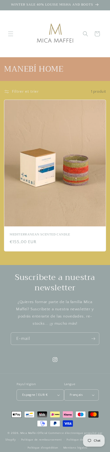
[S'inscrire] (93, 338)
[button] (11, 34)
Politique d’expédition (43, 447)
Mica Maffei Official (34, 433)
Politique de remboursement (41, 439)
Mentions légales (75, 447)
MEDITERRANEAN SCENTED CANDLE (40, 235)
